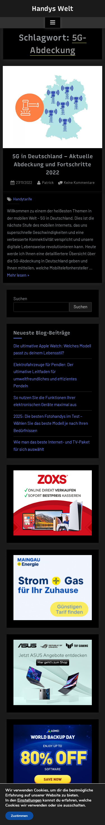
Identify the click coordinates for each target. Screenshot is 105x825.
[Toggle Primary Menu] (52, 22)
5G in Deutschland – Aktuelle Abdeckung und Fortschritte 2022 (52, 164)
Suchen (20, 298)
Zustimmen (19, 816)
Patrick (47, 182)
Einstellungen (29, 800)
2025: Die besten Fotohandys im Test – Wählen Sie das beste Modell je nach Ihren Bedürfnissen (50, 423)
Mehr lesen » (18, 275)
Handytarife (22, 198)
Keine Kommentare (79, 183)
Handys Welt (52, 8)
